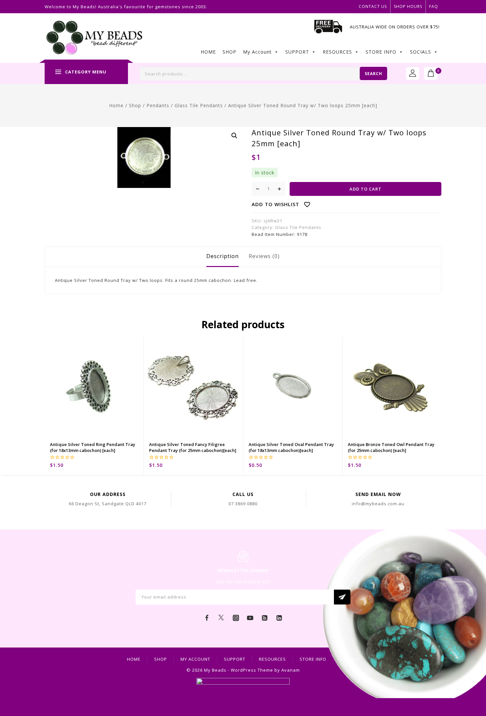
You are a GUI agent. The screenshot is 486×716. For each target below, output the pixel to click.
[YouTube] (250, 618)
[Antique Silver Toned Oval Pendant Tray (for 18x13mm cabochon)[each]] (292, 386)
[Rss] (265, 618)
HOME (208, 52)
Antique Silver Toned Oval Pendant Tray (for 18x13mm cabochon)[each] (291, 447)
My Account (257, 52)
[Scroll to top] (471, 681)
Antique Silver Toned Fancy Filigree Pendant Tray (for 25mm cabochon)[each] (192, 447)
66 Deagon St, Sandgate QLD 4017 (107, 504)
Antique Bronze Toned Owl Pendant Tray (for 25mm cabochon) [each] (391, 447)
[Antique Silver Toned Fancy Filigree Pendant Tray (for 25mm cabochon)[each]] (193, 386)
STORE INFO (381, 52)
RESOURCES (337, 52)
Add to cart (365, 189)
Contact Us (373, 6)
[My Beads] (94, 38)
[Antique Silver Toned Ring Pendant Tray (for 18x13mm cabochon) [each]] (94, 386)
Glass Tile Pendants (298, 227)
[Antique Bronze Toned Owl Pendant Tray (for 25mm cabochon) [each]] (392, 386)
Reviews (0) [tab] (264, 256)
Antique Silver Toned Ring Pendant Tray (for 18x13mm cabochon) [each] (92, 447)
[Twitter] (221, 618)
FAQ (433, 6)
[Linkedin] (279, 618)
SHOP (229, 52)
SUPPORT (297, 52)
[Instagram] (235, 618)
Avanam (290, 670)
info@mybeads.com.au (378, 504)
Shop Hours (408, 6)
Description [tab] (222, 256)
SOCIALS (420, 52)
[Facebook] (207, 618)
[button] (234, 136)
